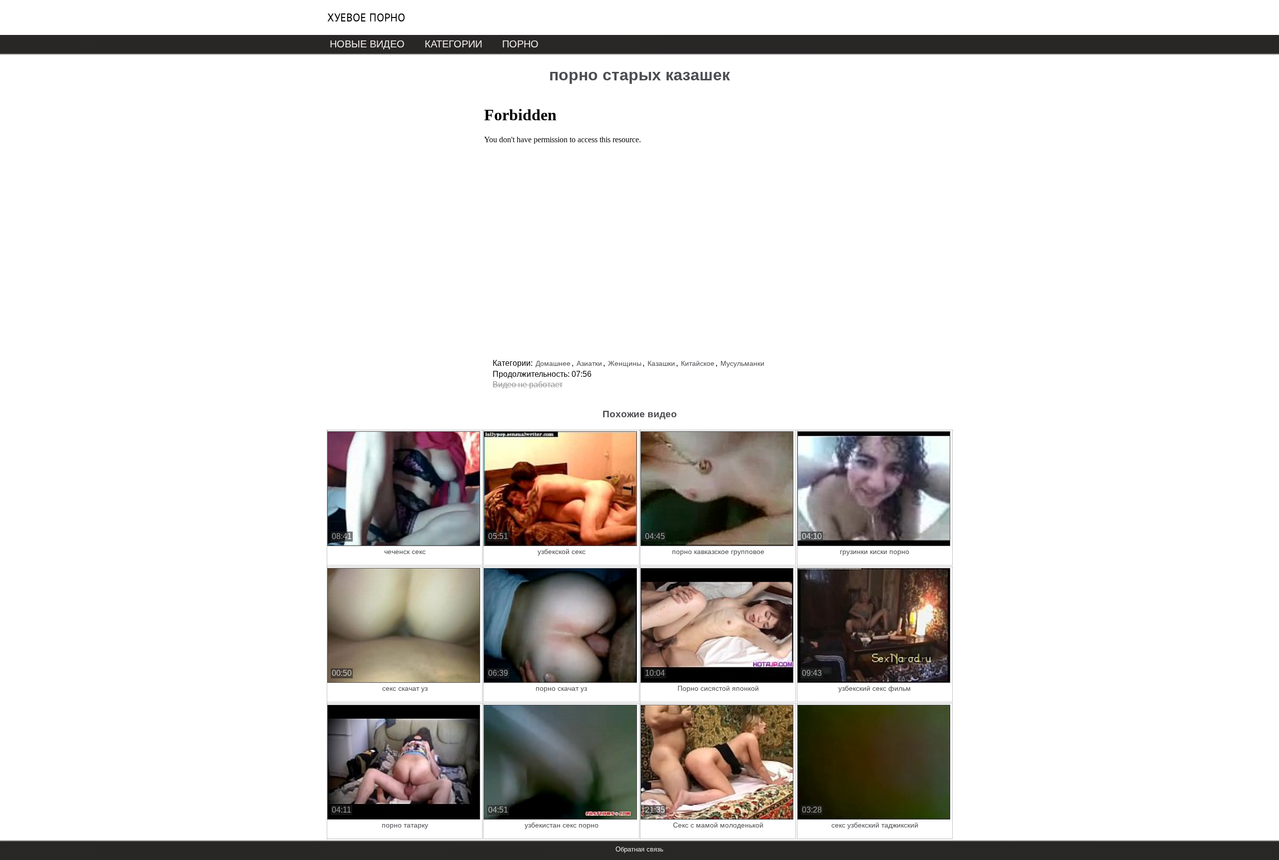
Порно (520, 43)
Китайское (697, 363)
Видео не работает (528, 384)
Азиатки (589, 363)
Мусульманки (742, 363)
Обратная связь (639, 849)
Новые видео (367, 43)
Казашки (661, 363)
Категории (453, 43)
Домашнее (553, 363)
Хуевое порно (366, 17)
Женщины (624, 363)
